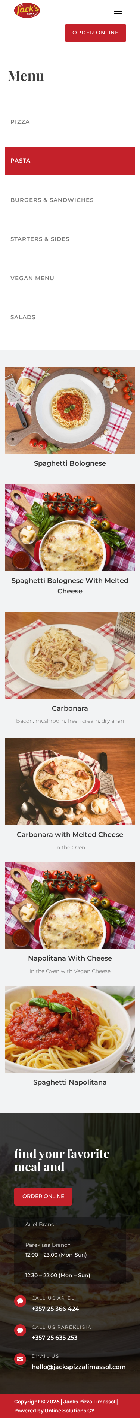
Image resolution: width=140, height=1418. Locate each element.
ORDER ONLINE (95, 32)
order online (43, 1196)
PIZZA (20, 121)
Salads (22, 317)
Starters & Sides (39, 238)
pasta (20, 160)
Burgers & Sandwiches (52, 199)
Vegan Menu (32, 278)
